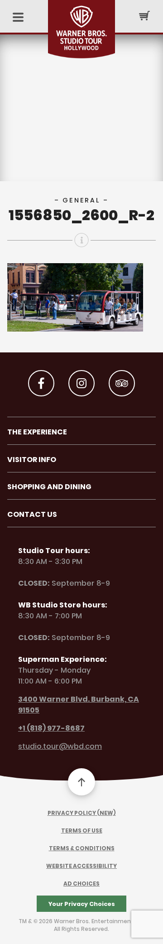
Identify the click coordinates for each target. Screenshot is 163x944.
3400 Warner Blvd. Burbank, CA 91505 (78, 704)
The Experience (37, 432)
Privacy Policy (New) (82, 813)
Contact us (32, 514)
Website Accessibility (81, 866)
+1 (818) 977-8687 (51, 728)
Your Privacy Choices (81, 904)
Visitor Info (31, 459)
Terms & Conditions (82, 848)
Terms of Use (81, 830)
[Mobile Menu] (18, 18)
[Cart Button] (144, 15)
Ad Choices (81, 883)
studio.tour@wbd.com (60, 746)
